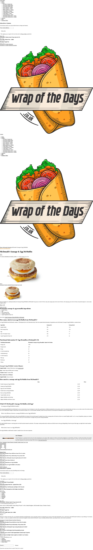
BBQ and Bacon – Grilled (8, 9)
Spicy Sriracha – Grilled (8, 7)
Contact (1, 134)
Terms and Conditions (6, 540)
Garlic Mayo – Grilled (7, 11)
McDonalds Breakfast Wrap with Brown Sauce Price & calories (12, 453)
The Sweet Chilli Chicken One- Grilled (8, 512)
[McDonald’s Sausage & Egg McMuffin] (46, 270)
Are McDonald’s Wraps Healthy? (7, 482)
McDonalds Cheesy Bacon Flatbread (7, 460)
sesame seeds (20, 368)
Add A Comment (3, 467)
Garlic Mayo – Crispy (7, 13)
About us (3, 18)
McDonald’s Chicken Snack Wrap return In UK (10, 37)
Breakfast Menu (5, 20)
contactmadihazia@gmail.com (8, 256)
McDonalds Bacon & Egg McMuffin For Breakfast (10, 464)
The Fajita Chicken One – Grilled (9, 16)
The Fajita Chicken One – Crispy (9, 15)
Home (3, 1)
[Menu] (1, 135)
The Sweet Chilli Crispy (8, 6)
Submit (16, 545)
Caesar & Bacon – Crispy (8, 14)
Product (3, 2)
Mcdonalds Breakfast (5, 248)
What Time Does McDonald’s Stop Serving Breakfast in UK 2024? (13, 457)
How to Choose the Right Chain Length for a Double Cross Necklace (14, 534)
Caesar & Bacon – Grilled (8, 12)
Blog (2, 19)
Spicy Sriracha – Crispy (8, 8)
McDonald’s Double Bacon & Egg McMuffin (9, 462)
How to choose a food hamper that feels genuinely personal (12, 530)
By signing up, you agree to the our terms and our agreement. (16, 34)
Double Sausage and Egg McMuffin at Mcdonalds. (14, 317)
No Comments (22, 256)
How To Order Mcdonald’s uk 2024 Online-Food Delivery (12, 489)
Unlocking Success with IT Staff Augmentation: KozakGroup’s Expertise (15, 532)
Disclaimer (4, 539)
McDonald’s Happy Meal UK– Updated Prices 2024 (10, 484)
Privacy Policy (24, 34)
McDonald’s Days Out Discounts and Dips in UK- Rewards (12, 486)
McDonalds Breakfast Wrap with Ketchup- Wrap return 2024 (12, 455)
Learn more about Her (42, 440)
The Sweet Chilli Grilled (8, 5)
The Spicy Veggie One (7, 4)
